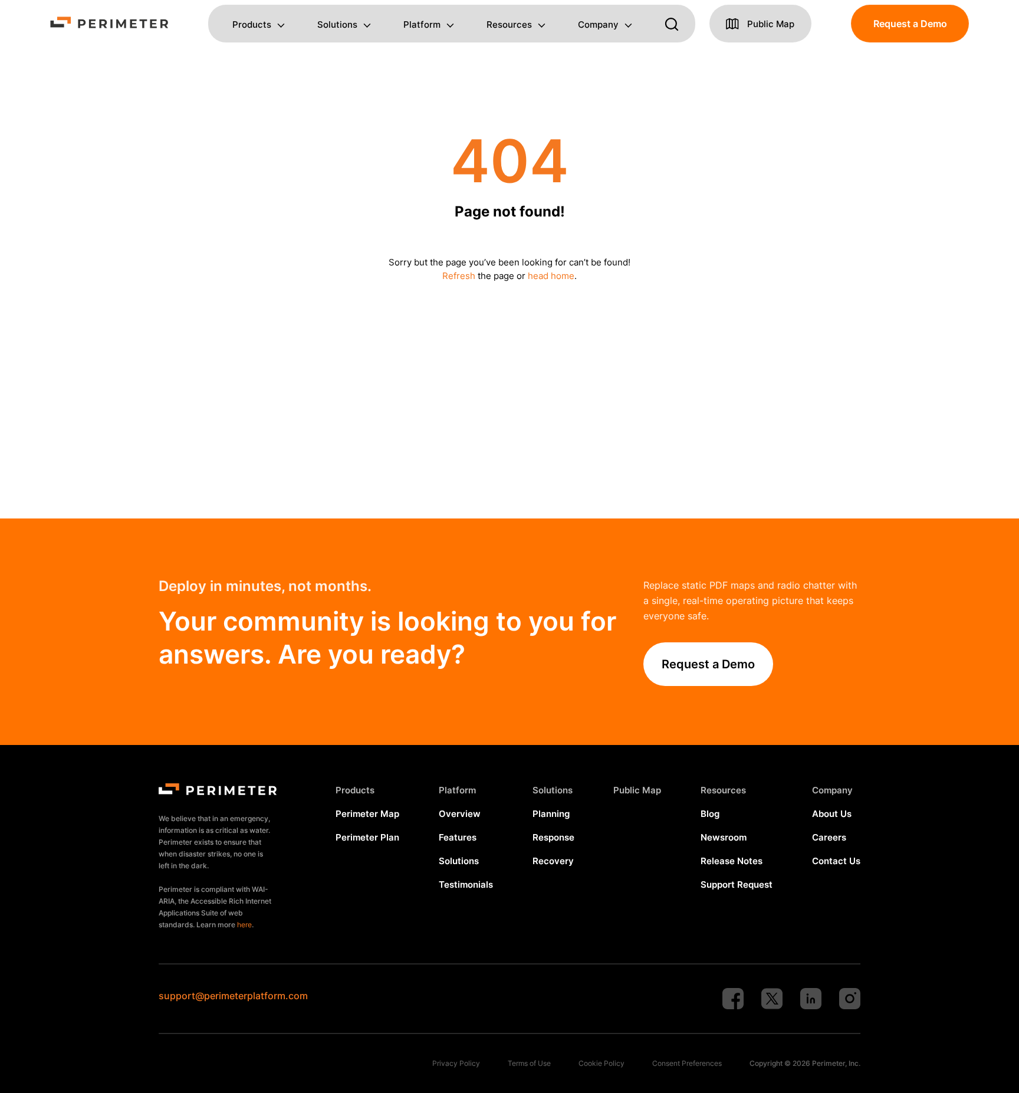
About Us (832, 813)
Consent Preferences (687, 1063)
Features (457, 837)
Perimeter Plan (367, 837)
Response (553, 837)
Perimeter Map (367, 813)
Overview (460, 813)
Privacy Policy (456, 1063)
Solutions (337, 25)
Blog (710, 813)
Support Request (737, 884)
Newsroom (724, 837)
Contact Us (836, 860)
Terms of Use (529, 1063)
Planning (551, 813)
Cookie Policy (601, 1063)
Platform (422, 25)
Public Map (637, 790)
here (244, 924)
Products (251, 25)
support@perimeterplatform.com (233, 996)
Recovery (553, 860)
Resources (509, 25)
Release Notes (731, 860)
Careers (829, 837)
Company (598, 25)
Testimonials (466, 884)
